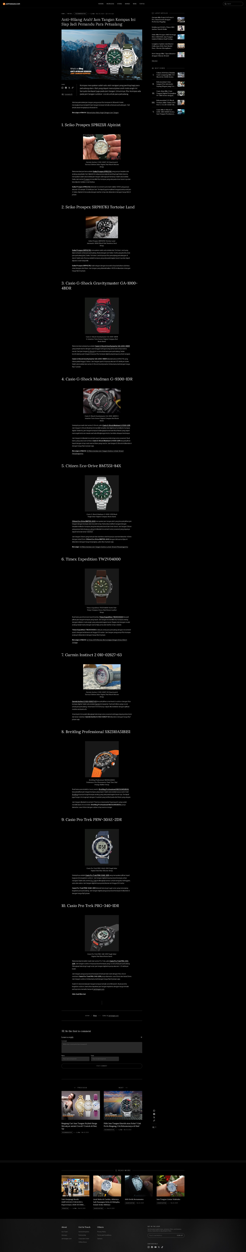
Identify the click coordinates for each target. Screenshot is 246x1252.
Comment (64, 1041)
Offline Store (83, 1242)
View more (154, 61)
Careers (99, 1238)
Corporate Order (84, 1238)
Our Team (65, 1231)
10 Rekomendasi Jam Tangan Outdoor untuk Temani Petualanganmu (104, 547)
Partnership (82, 1235)
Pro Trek (93, 881)
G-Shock (91, 351)
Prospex (87, 179)
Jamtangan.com (98, 989)
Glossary (64, 1235)
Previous (82, 1087)
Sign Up (180, 1235)
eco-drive (90, 529)
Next (121, 1087)
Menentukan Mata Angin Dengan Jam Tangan (103, 112)
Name (63, 1055)
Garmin (97, 704)
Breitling (75, 794)
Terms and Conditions (104, 1235)
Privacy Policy (101, 1231)
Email (92, 1055)
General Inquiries (84, 1231)
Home (63, 13)
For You (69, 13)
